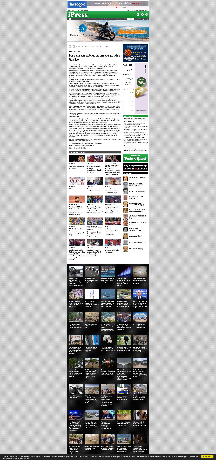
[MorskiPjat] (135, 53)
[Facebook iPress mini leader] (77, 5)
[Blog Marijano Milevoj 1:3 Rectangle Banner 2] (135, 167)
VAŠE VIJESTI (103, 19)
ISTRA (83, 19)
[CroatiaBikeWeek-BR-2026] (108, 31)
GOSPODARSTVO (114, 19)
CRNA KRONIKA (91, 19)
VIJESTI (76, 19)
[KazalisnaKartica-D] (141, 88)
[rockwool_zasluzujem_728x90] (117, 5)
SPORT (130, 19)
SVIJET (124, 19)
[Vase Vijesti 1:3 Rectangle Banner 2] (135, 158)
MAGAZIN (138, 19)
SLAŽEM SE (207, 457)
